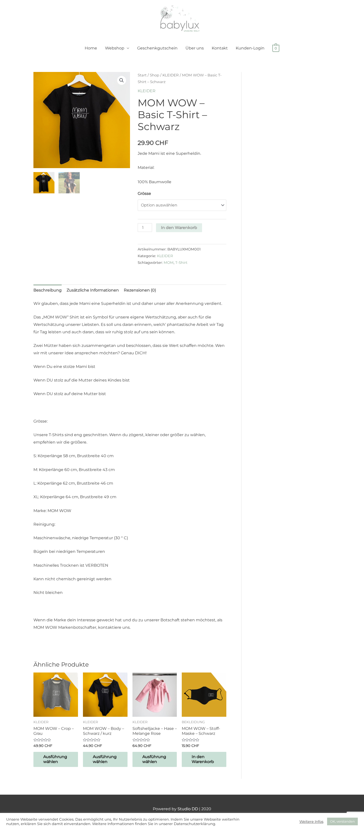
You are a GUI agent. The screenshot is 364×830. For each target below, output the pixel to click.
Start (142, 75)
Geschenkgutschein (157, 48)
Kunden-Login (250, 48)
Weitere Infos (311, 821)
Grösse (144, 193)
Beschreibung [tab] (47, 290)
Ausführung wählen (55, 759)
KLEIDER (170, 75)
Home (91, 48)
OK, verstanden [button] (342, 821)
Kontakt (220, 48)
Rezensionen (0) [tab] (140, 290)
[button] (121, 80)
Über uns (194, 48)
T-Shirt (181, 262)
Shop (154, 75)
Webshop (114, 48)
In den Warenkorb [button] (203, 759)
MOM (169, 262)
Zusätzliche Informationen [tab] (93, 290)
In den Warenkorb (179, 227)
